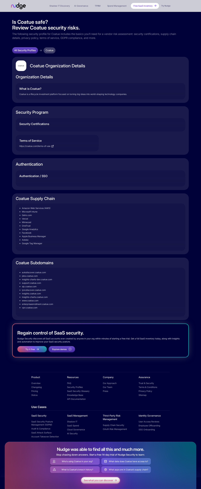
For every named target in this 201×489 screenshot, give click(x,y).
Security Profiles (75, 387)
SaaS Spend (73, 425)
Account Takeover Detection (45, 436)
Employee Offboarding (149, 425)
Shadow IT (72, 421)
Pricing (34, 391)
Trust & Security (146, 383)
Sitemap (143, 395)
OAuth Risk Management (115, 429)
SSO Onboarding (147, 429)
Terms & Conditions (148, 387)
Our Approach (110, 383)
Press (105, 391)
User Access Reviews (149, 421)
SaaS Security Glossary (78, 391)
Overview (35, 383)
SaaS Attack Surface (41, 432)
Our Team (107, 387)
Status (34, 395)
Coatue (49, 50)
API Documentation (76, 399)
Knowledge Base (75, 395)
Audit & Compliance (40, 428)
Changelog (36, 387)
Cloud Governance (76, 429)
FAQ (69, 383)
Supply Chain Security (113, 425)
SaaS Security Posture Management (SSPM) (42, 423)
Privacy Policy (145, 391)
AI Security (72, 433)
